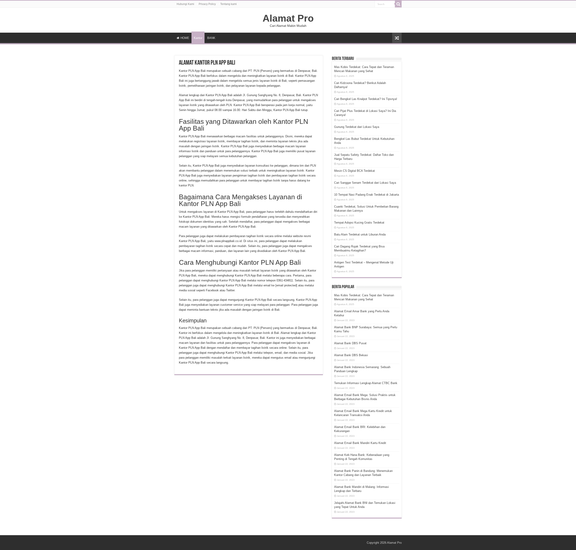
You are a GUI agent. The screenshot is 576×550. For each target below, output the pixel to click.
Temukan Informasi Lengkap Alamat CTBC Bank (365, 383)
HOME (184, 38)
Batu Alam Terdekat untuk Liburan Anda (360, 234)
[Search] (398, 4)
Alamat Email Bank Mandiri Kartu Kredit (360, 443)
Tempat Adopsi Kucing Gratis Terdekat (359, 222)
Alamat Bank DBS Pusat (350, 343)
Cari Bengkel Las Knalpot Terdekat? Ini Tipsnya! (365, 99)
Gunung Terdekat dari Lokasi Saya (356, 127)
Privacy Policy (207, 4)
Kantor (198, 38)
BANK (211, 38)
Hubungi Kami (185, 4)
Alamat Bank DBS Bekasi (351, 355)
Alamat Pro (288, 18)
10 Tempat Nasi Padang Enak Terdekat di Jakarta (366, 194)
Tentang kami (228, 4)
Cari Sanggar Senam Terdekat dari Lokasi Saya (365, 182)
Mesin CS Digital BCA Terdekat (354, 170)
